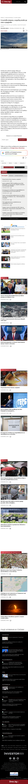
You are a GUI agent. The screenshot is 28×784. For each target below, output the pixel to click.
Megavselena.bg (24, 749)
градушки (22, 163)
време (10, 163)
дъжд (16, 163)
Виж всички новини (14, 218)
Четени (11, 175)
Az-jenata (5, 722)
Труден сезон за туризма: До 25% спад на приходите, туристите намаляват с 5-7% (13, 208)
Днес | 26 (18, 1)
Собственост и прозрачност (10, 767)
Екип (9, 763)
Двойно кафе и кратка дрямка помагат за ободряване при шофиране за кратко (11, 717)
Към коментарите (19, 167)
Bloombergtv (7, 659)
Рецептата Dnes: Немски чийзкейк (11, 179)
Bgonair (5, 647)
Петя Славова (4, 30)
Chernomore (12, 749)
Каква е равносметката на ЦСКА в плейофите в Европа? (18, 257)
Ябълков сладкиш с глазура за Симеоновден (11, 729)
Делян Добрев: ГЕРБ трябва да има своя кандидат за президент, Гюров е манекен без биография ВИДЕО (13, 185)
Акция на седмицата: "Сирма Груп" (16, 637)
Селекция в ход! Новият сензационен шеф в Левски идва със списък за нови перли (18, 251)
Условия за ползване (18, 764)
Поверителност (8, 764)
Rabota (23, 747)
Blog (5, 749)
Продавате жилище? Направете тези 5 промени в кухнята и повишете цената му (17, 700)
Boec (19, 749)
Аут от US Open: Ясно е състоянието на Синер (18, 243)
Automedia (6, 684)
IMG (2, 745)
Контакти (15, 763)
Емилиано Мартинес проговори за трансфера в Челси (18, 229)
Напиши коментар (8, 167)
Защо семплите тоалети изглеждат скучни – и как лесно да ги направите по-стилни (17, 725)
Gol (3, 672)
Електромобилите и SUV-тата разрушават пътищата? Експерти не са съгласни (12, 692)
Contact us (25, 778)
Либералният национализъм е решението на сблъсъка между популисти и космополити (15, 663)
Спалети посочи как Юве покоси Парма (17, 236)
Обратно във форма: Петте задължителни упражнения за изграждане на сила (12, 705)
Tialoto (5, 697)
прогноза (4, 163)
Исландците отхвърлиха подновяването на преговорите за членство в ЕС (13, 190)
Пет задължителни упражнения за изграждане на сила (11, 202)
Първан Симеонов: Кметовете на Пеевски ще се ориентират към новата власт (13, 213)
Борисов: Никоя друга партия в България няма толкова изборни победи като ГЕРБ (16, 651)
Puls (4, 709)
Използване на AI (17, 770)
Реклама (21, 763)
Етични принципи (21, 766)
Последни (4, 175)
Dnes (9, 745)
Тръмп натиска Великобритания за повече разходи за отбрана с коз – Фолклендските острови (13, 197)
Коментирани (19, 175)
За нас (6, 763)
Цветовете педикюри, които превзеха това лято (13, 740)
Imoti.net (20, 747)
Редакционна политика (8, 766)
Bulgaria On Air (19, 745)
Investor (5, 635)
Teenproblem (7, 733)
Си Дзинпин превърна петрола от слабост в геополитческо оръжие (12, 642)
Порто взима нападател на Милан (18, 263)
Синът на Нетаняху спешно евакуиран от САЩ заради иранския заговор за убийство (13, 655)
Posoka (16, 749)
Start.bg (7, 749)
